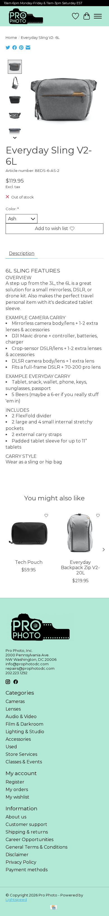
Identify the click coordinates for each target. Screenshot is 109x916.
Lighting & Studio (25, 731)
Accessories (18, 739)
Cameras (15, 701)
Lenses (13, 709)
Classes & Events (24, 761)
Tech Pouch (28, 562)
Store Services (21, 754)
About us (16, 817)
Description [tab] (21, 253)
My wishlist (17, 797)
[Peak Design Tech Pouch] (29, 533)
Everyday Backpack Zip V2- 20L (80, 568)
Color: (12, 209)
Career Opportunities (29, 839)
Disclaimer (17, 854)
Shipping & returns (27, 832)
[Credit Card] (53, 907)
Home (11, 37)
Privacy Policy (21, 862)
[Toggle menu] (97, 16)
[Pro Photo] (26, 16)
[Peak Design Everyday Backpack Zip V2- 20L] (80, 533)
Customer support (26, 824)
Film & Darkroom (24, 724)
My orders (17, 789)
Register (15, 782)
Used (11, 746)
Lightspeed (16, 899)
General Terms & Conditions (36, 847)
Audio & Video (21, 716)
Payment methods (27, 869)
